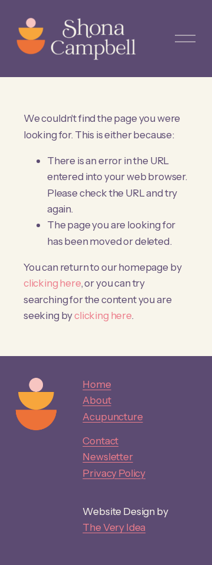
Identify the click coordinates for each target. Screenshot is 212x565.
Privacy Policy (113, 473)
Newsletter (107, 456)
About (96, 400)
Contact (100, 440)
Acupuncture (112, 416)
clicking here (52, 283)
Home (96, 384)
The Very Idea (113, 527)
